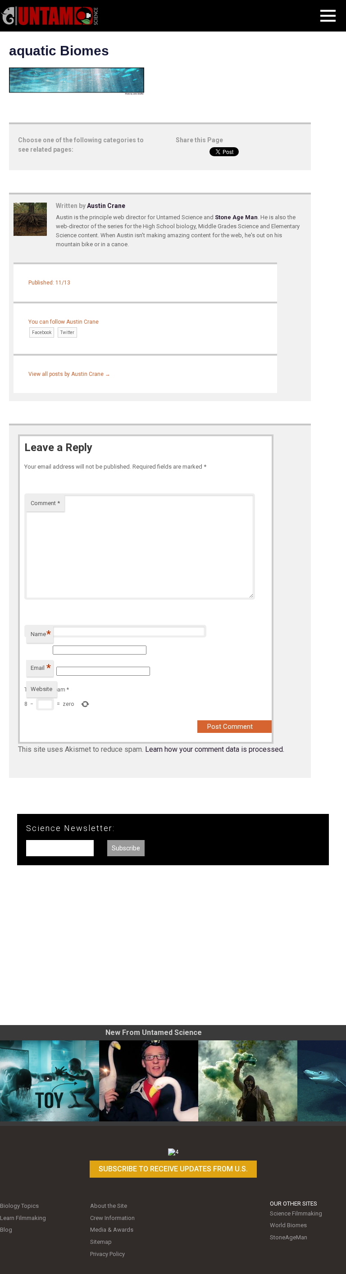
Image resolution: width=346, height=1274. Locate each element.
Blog (6, 1229)
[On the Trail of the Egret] (148, 1080)
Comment (45, 503)
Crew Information (112, 1218)
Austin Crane (106, 205)
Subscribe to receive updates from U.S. (173, 1169)
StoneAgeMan (288, 1237)
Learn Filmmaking (23, 1218)
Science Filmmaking (296, 1213)
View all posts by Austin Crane (69, 374)
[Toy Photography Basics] (49, 1080)
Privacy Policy (107, 1254)
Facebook (41, 332)
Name (41, 634)
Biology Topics (19, 1205)
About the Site (108, 1205)
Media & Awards (111, 1229)
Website (41, 689)
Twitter (67, 332)
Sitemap (101, 1241)
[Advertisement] (173, 948)
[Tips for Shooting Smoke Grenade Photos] (247, 1080)
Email (41, 667)
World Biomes (288, 1225)
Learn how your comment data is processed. (214, 749)
